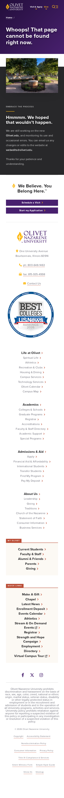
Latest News (31, 604)
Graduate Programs (30, 414)
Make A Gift (30, 594)
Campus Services (30, 377)
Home (9, 17)
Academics (31, 404)
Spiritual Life (31, 358)
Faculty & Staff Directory (31, 429)
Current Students (30, 549)
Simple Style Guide (45, 764)
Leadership (31, 499)
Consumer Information (30, 523)
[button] (36, 7)
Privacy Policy (46, 750)
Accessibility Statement (39, 736)
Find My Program (30, 476)
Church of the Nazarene (31, 513)
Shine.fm (28, 772)
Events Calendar (31, 613)
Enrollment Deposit (31, 609)
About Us (31, 494)
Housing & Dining (30, 372)
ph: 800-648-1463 (34, 265)
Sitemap (40, 772)
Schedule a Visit (31, 202)
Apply (30, 456)
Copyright (19, 736)
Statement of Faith (30, 518)
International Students (30, 466)
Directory (31, 651)
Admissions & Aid (31, 452)
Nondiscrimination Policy (33, 743)
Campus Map (31, 391)
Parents (30, 564)
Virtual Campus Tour (32, 656)
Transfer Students (30, 471)
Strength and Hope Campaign (31, 639)
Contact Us (34, 283)
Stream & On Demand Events (34, 625)
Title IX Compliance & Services (33, 757)
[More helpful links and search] (53, 7)
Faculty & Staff (30, 554)
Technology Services (31, 382)
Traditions (31, 508)
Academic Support (30, 433)
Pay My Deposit (30, 481)
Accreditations (31, 424)
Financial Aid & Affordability (30, 461)
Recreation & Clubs (31, 367)
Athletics (30, 362)
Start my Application (31, 210)
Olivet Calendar (30, 386)
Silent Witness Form (22, 764)
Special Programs (30, 438)
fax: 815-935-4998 (34, 274)
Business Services (31, 527)
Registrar (30, 419)
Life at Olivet (30, 353)
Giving (31, 503)
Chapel (30, 599)
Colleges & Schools (31, 409)
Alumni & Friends (30, 559)
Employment (31, 646)
